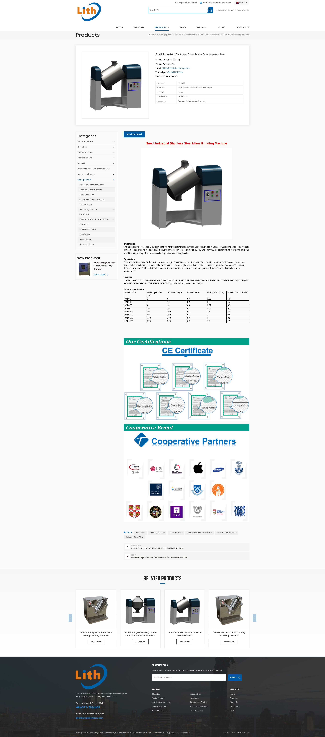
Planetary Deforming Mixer (91, 185)
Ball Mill (81, 163)
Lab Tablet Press (196, 710)
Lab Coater (194, 698)
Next (254, 618)
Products (160, 28)
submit (233, 678)
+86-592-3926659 (88, 707)
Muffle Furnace (158, 698)
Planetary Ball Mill (159, 706)
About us (138, 28)
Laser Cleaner (85, 239)
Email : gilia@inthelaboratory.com (217, 2)
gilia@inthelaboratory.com (89, 718)
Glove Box (82, 147)
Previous (70, 618)
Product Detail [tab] (134, 134)
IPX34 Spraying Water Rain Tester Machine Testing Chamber (104, 266)
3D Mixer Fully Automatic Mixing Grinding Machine (185, 634)
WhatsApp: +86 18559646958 (186, 2)
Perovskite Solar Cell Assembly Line (94, 169)
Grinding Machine (157, 532)
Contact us (242, 28)
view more (99, 275)
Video (221, 28)
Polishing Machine (87, 229)
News (183, 28)
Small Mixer (140, 532)
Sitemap (227, 732)
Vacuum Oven (85, 204)
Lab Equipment (165, 35)
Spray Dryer (84, 234)
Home (119, 28)
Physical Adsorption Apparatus (93, 219)
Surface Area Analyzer (199, 702)
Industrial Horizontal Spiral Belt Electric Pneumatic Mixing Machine (229, 634)
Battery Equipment (86, 174)
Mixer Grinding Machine (226, 532)
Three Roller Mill (86, 195)
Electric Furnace (243, 10)
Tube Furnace (157, 710)
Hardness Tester (86, 244)
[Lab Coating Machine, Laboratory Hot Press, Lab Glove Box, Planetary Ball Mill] (89, 12)
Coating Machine (86, 158)
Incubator (83, 224)
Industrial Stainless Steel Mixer (199, 532)
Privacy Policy (243, 732)
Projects (202, 28)
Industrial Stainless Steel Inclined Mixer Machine (140, 634)
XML (233, 732)
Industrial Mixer (175, 532)
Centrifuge (84, 214)
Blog (232, 710)
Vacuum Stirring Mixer (199, 706)
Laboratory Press (85, 142)
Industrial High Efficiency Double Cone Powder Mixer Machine (95, 634)
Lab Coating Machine (225, 10)
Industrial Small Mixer (135, 537)
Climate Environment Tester (91, 199)
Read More (96, 642)
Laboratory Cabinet (88, 209)
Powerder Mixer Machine (90, 190)
